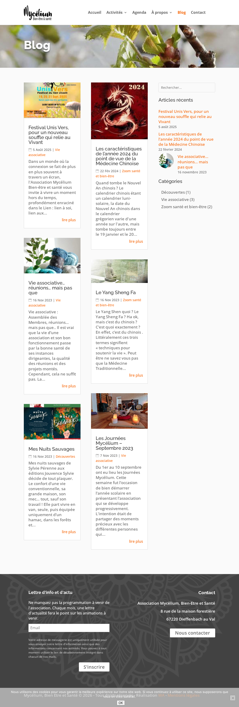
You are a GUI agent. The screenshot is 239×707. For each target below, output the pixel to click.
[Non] (232, 698)
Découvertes (65, 456)
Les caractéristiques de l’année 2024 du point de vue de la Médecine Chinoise (119, 156)
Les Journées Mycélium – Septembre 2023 (114, 443)
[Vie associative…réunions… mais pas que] (166, 163)
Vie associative (175, 199)
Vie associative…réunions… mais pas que (50, 288)
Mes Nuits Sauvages (51, 449)
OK (121, 703)
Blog (182, 12)
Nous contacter (192, 633)
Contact (198, 12)
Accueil (94, 12)
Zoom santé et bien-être (184, 206)
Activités (114, 12)
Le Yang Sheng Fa (116, 292)
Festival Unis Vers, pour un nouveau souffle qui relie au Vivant (49, 135)
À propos (159, 12)
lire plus (69, 219)
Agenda (139, 12)
